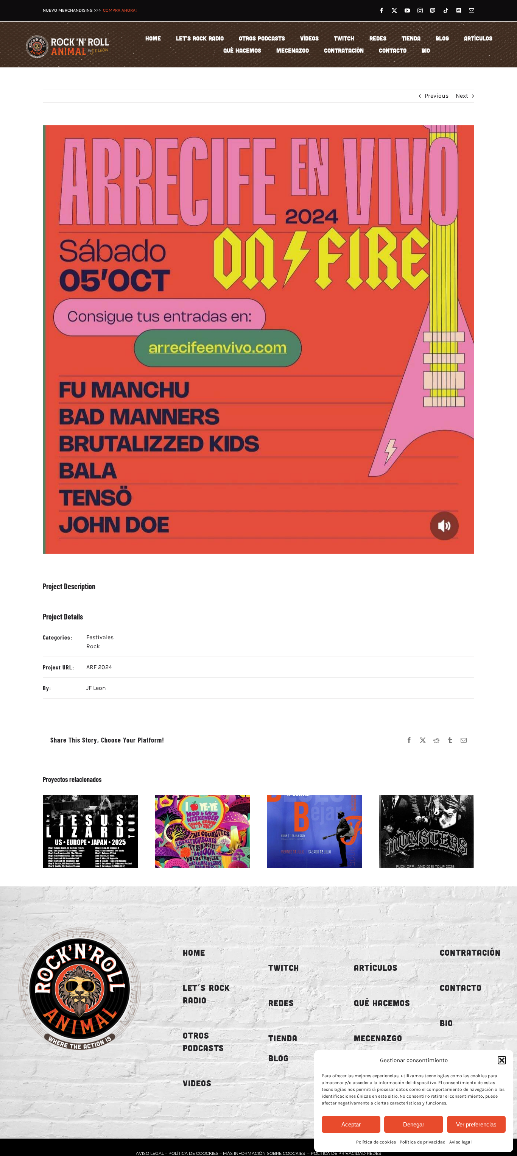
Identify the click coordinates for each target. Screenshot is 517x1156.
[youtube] (407, 10)
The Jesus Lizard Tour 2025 (82, 831)
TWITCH (283, 968)
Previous (436, 95)
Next (462, 95)
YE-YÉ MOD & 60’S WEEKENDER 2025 (194, 831)
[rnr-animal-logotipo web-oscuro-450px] (79, 923)
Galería (99, 831)
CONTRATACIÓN (470, 952)
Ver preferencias (476, 1124)
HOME (194, 952)
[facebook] (381, 10)
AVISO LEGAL (150, 1153)
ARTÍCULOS (376, 968)
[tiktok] (445, 10)
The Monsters (418, 831)
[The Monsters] (426, 831)
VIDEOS (197, 1083)
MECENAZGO (378, 1038)
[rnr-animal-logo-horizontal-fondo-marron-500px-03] (68, 35)
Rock (93, 646)
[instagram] (420, 10)
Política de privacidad (422, 1142)
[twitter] (394, 10)
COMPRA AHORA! (120, 10)
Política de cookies (376, 1142)
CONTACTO (461, 988)
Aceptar (351, 1124)
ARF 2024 (99, 667)
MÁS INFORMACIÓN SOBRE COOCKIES (264, 1153)
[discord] (458, 10)
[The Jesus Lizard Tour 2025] (90, 831)
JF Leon (96, 687)
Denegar (413, 1124)
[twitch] (433, 10)
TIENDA (282, 1038)
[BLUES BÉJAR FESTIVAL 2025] (314, 831)
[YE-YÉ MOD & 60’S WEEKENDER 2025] (202, 831)
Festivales (100, 637)
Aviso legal (460, 1142)
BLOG (278, 1058)
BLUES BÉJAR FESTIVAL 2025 (306, 831)
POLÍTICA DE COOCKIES (193, 1153)
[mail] (471, 10)
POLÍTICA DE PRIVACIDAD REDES (346, 1153)
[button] (502, 1060)
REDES (281, 1003)
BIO (446, 1023)
